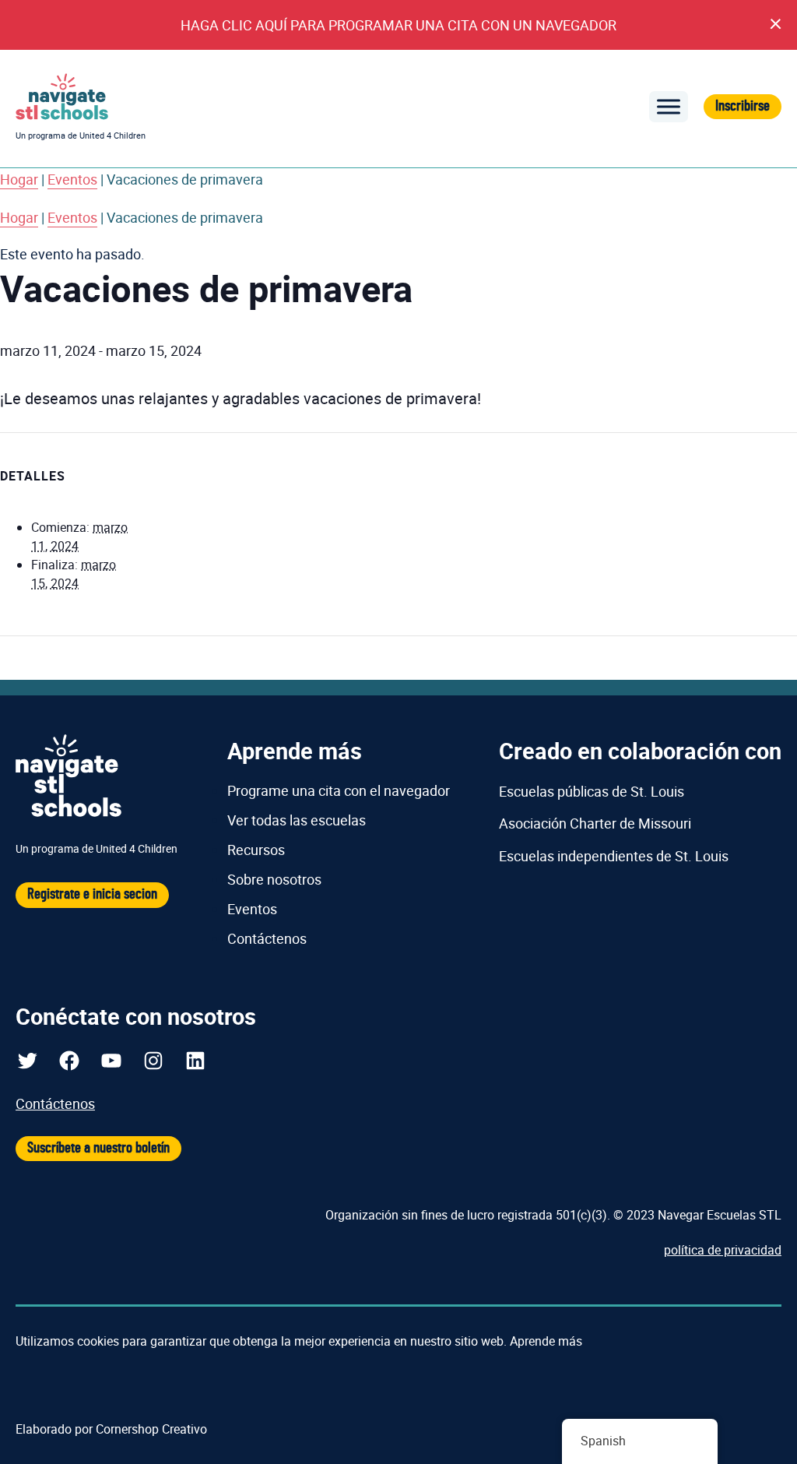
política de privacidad (722, 1249)
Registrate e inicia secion (92, 894)
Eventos (72, 179)
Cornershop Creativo (151, 1429)
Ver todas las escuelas (296, 820)
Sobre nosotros (274, 879)
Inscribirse (742, 106)
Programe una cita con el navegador (338, 790)
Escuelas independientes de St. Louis (614, 855)
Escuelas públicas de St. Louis (591, 791)
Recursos (256, 849)
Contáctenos (267, 938)
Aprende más (546, 1341)
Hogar (19, 179)
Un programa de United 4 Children (81, 135)
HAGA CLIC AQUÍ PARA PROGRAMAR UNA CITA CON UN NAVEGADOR (398, 25)
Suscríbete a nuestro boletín (98, 1148)
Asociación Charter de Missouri (595, 823)
